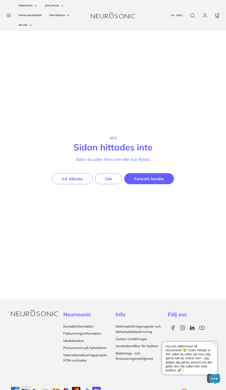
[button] (9, 15)
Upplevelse (52, 5)
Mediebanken (73, 341)
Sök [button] (108, 178)
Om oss (23, 25)
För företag (57, 15)
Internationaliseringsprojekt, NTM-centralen (85, 357)
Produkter (25, 5)
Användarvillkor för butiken (137, 346)
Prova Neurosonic (30, 15)
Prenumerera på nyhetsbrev (85, 348)
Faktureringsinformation (82, 333)
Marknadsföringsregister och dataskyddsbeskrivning (138, 329)
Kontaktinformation (78, 326)
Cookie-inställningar (131, 339)
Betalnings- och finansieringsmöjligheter (134, 356)
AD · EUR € (177, 15)
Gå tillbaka (72, 178)
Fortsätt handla (149, 178)
